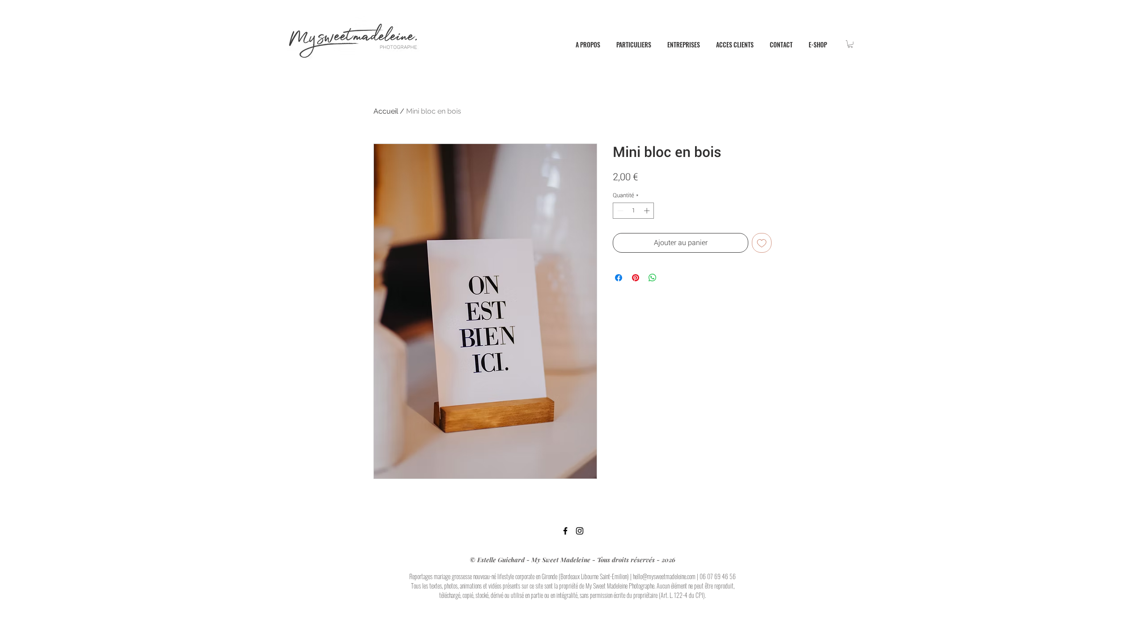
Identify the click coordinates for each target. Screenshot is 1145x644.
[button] (850, 44)
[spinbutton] (633, 210)
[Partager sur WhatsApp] (652, 277)
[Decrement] (619, 210)
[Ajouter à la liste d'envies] (762, 243)
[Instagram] (580, 531)
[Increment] (647, 210)
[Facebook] (565, 531)
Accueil (385, 111)
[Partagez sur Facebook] (618, 277)
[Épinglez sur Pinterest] (635, 277)
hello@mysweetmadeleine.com (664, 576)
